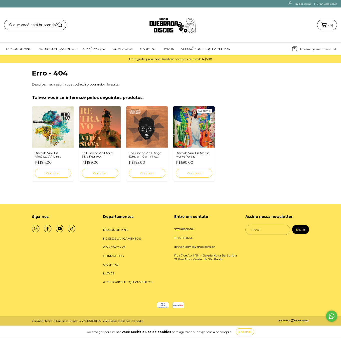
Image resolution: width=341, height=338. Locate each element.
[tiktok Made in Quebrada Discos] (71, 228)
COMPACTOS (123, 49)
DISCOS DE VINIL (18, 49)
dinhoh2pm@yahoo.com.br (194, 247)
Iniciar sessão (303, 3)
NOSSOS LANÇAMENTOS (57, 49)
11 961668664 (183, 238)
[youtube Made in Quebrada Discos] (59, 228)
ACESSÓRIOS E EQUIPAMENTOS (205, 49)
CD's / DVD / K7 (94, 49)
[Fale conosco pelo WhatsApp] (331, 316)
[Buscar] (60, 24)
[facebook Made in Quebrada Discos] (47, 228)
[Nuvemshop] (293, 321)
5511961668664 (184, 229)
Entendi (244, 332)
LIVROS (168, 49)
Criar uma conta (327, 3)
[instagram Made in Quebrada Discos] (35, 228)
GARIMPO (148, 49)
